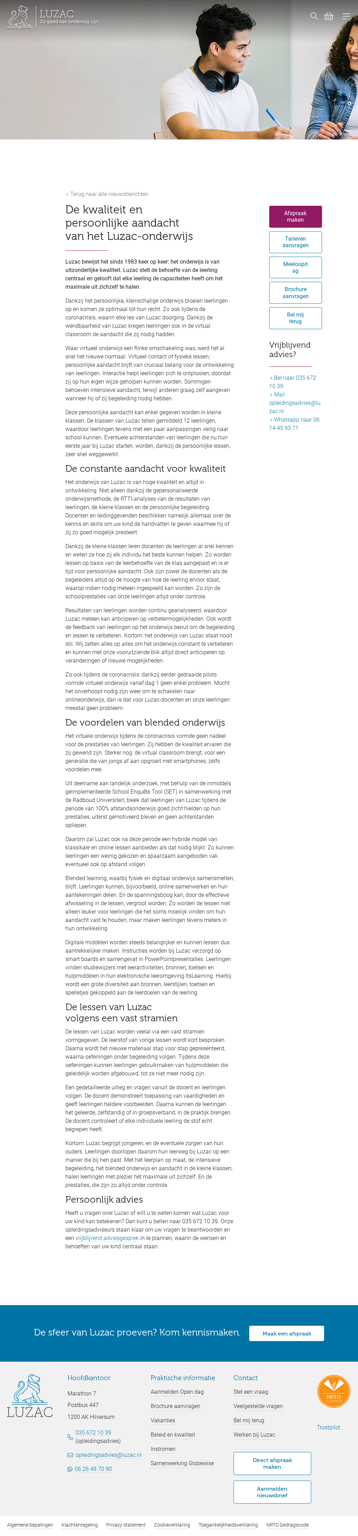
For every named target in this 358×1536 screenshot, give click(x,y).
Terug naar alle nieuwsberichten (109, 194)
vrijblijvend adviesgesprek (107, 1238)
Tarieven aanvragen (295, 242)
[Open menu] (346, 17)
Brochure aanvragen (295, 292)
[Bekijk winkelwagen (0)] (326, 17)
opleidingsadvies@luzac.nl (109, 1455)
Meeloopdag (295, 267)
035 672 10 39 (93, 1432)
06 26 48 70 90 (93, 1469)
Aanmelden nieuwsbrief (272, 1492)
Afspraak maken (295, 216)
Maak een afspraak (287, 1334)
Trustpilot (328, 1427)
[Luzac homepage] (52, 17)
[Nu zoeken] (314, 17)
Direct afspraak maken (272, 1464)
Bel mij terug (295, 318)
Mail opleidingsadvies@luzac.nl (295, 403)
